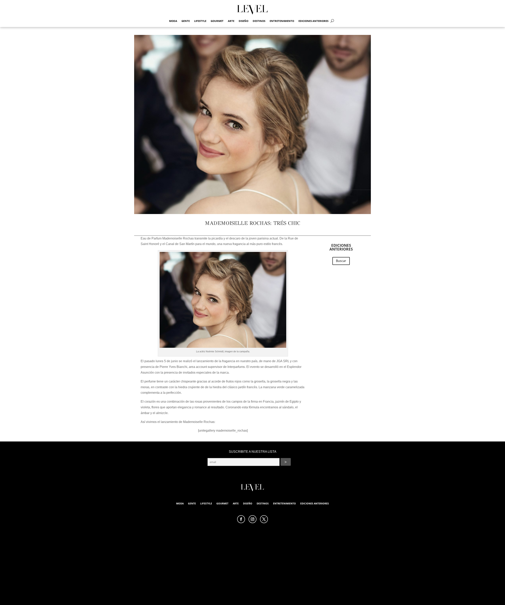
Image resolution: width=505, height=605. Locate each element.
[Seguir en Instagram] (252, 519)
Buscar (341, 261)
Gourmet (217, 21)
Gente (185, 21)
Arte (231, 21)
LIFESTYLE (200, 21)
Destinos (259, 21)
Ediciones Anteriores (313, 21)
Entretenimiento (282, 21)
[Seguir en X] (264, 519)
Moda (173, 21)
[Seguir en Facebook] (241, 519)
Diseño (243, 21)
